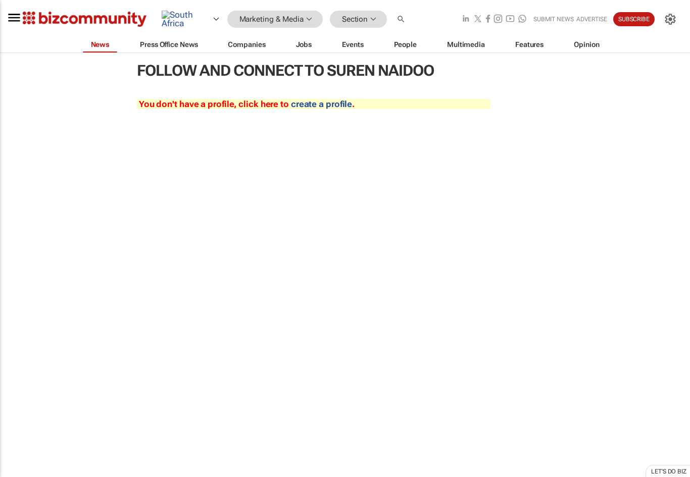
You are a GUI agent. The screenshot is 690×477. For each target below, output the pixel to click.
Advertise (591, 19)
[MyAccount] (670, 19)
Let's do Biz (668, 471)
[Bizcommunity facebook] (488, 19)
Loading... (19, 472)
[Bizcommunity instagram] (498, 19)
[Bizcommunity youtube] (510, 19)
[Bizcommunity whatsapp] (522, 19)
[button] (402, 19)
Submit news (553, 19)
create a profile (321, 104)
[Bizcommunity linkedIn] (466, 19)
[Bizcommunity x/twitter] (478, 19)
